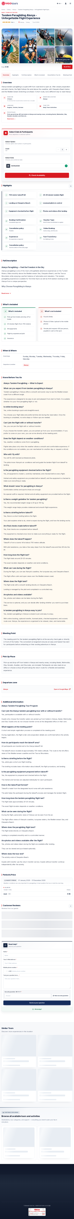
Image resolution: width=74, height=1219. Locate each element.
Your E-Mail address (9, 959)
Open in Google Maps (61, 689)
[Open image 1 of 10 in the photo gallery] (19, 46)
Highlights (15, 75)
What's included (39, 75)
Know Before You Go (54, 75)
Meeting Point (67, 75)
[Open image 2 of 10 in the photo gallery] (45, 37)
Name (5, 951)
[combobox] (37, 166)
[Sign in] (66, 3)
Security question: (13, 992)
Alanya (14, 9)
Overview (6, 75)
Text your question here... (11, 975)
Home (3, 9)
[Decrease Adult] (58, 149)
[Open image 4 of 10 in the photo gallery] (45, 54)
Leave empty (8, 952)
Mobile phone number (10, 967)
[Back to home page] (10, 3)
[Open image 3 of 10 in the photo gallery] (63, 37)
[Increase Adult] (66, 149)
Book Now (67, 67)
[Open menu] (70, 3)
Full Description (27, 75)
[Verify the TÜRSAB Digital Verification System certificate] (37, 1212)
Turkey (9, 9)
